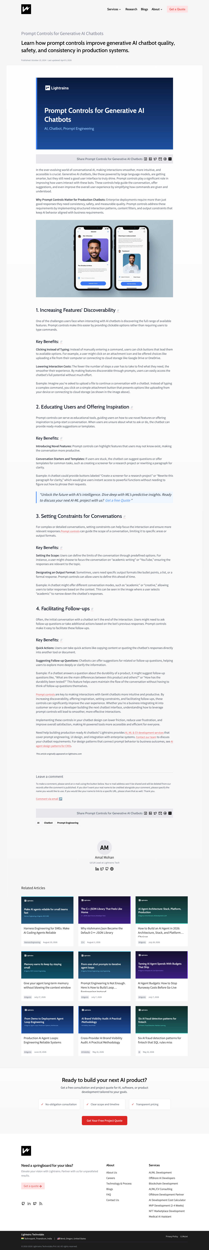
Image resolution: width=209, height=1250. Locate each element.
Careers (110, 1178)
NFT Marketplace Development (167, 1211)
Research (131, 9)
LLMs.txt (184, 1236)
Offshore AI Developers (162, 1178)
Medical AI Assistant (160, 1216)
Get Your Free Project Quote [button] (104, 1121)
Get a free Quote (117, 500)
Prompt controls (70, 531)
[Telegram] (165, 159)
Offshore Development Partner (166, 1194)
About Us (111, 1172)
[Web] (112, 869)
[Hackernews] (170, 159)
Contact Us (112, 1200)
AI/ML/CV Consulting (160, 1189)
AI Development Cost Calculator (167, 1200)
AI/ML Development (160, 1172)
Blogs (144, 9)
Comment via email (47, 799)
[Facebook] (145, 159)
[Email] (160, 159)
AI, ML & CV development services (144, 732)
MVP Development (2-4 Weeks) (166, 1205)
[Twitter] (155, 159)
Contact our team (146, 737)
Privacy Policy (172, 1236)
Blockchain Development (163, 1183)
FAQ (108, 1194)
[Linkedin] (150, 159)
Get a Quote (177, 9)
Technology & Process (118, 1183)
